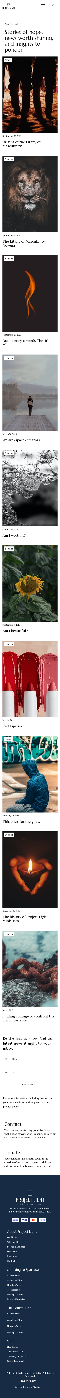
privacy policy (10, 1106)
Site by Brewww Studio (27, 1387)
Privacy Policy (28, 1380)
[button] (52, 5)
